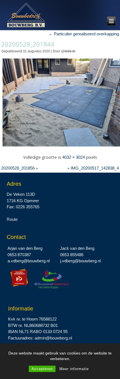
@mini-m (68, 51)
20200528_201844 (27, 44)
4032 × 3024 (73, 157)
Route (12, 219)
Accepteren (42, 369)
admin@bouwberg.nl (53, 338)
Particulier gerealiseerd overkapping (84, 33)
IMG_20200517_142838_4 (95, 168)
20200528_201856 (18, 168)
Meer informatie (74, 369)
